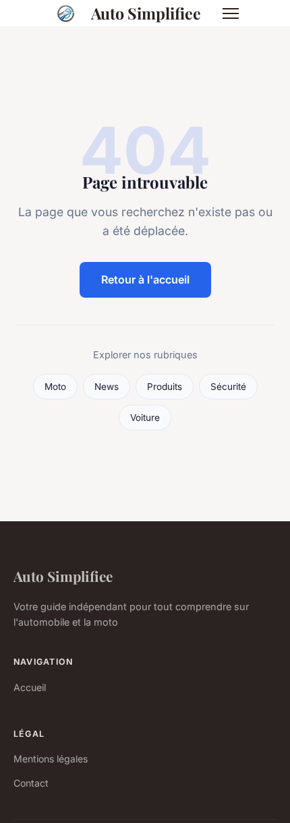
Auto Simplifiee (146, 13)
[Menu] (230, 13)
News (106, 386)
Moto (55, 386)
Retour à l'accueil (145, 279)
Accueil (29, 687)
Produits (164, 386)
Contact (31, 783)
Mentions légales (50, 758)
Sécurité (228, 386)
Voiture (145, 417)
